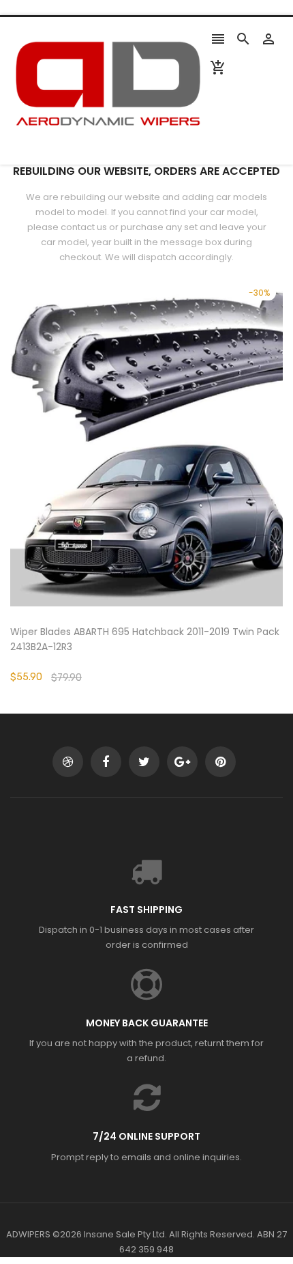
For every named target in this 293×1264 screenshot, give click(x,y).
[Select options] (167, 485)
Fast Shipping (146, 909)
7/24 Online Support (146, 1136)
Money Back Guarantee (147, 1023)
